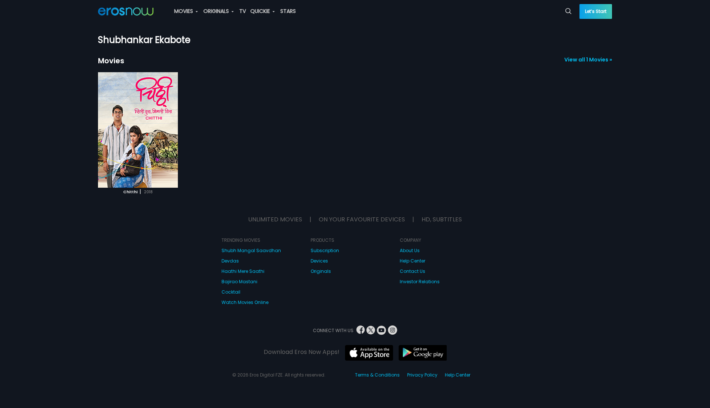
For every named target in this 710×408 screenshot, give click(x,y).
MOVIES (184, 11)
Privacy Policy (422, 375)
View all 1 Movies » (588, 59)
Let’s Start (595, 11)
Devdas (230, 261)
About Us (410, 250)
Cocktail (231, 292)
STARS (288, 11)
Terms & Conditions (377, 375)
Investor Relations (420, 281)
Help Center (412, 261)
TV (242, 11)
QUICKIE (260, 11)
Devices (319, 261)
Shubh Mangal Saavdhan (251, 250)
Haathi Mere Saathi (243, 271)
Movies (111, 61)
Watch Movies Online (245, 302)
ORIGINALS (216, 11)
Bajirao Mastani (239, 281)
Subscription (325, 250)
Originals (321, 271)
